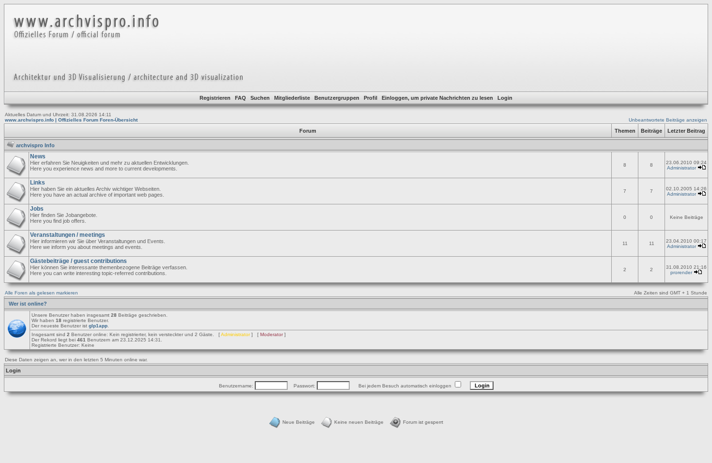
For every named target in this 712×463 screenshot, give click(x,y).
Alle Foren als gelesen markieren (41, 292)
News (38, 156)
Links (37, 182)
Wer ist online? (28, 304)
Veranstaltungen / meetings (67, 235)
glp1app (98, 325)
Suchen (260, 98)
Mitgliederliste (292, 98)
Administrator (681, 167)
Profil (370, 98)
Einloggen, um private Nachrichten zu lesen (437, 98)
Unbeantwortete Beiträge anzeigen (668, 120)
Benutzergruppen (336, 98)
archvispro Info (35, 145)
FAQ (240, 98)
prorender (681, 272)
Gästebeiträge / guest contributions (78, 261)
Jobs (37, 208)
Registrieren (215, 98)
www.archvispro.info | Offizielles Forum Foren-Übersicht (71, 120)
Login (504, 98)
